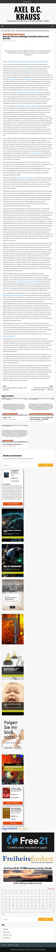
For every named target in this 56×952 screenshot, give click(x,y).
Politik (23, 34)
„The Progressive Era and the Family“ (26, 282)
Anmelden (5, 929)
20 (28, 904)
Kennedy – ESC (6, 417)
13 (28, 901)
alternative (12, 79)
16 (50, 901)
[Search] (53, 26)
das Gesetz (24, 68)
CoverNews (35, 949)
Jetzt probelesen (15, 481)
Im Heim (4, 945)
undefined (13, 819)
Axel (5, 40)
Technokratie (15, 413)
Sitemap (17, 945)
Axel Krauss (6, 419)
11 (13, 901)
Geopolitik (5, 413)
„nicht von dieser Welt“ (35, 153)
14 (35, 901)
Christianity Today (36, 92)
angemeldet (11, 458)
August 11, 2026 (12, 419)
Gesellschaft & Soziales (12, 34)
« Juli (3, 914)
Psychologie (50, 413)
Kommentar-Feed (7, 935)
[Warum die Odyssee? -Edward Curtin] (14, 433)
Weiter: (42, 388)
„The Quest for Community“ (26, 178)
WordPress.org (6, 937)
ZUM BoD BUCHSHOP (13, 503)
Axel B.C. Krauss (28, 13)
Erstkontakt (10, 945)
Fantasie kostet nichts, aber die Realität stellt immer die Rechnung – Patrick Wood (41, 418)
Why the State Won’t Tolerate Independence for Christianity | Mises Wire (27, 61)
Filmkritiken (5, 440)
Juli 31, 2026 (12, 446)
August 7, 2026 (39, 421)
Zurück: (15, 388)
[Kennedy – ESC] (14, 407)
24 (5, 907)
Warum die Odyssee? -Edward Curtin (12, 444)
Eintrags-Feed (6, 932)
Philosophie (19, 34)
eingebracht (28, 79)
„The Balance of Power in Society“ (27, 106)
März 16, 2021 (10, 40)
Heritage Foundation (22, 92)
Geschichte (5, 34)
